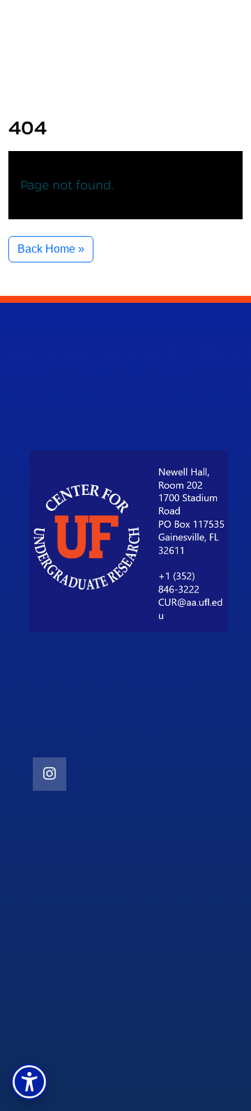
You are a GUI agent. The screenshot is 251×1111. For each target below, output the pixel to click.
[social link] (49, 774)
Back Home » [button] (50, 249)
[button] (29, 1082)
